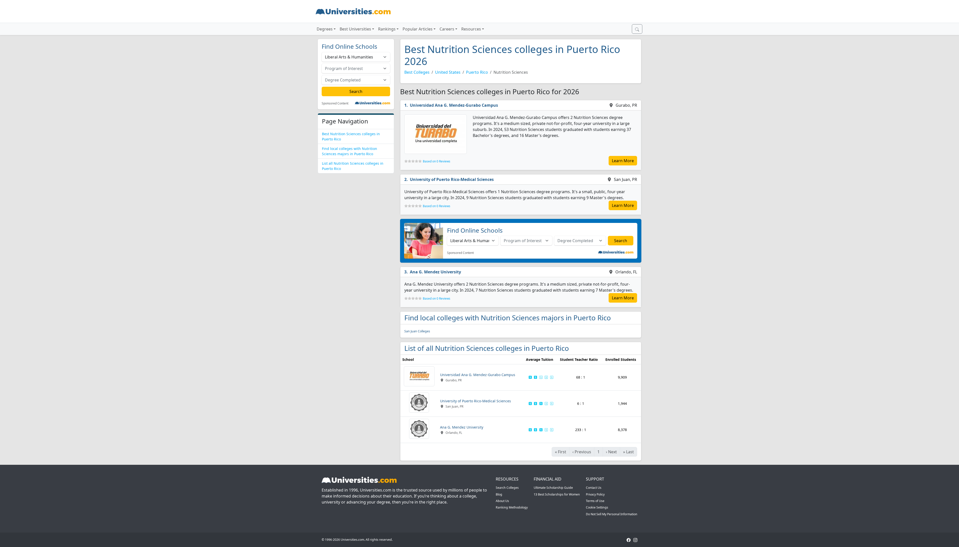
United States (448, 72)
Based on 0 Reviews (436, 161)
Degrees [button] (325, 29)
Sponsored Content (335, 103)
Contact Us (593, 488)
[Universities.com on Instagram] (635, 540)
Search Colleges (507, 488)
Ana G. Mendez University (435, 272)
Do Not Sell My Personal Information (611, 514)
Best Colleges (417, 72)
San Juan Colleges (417, 331)
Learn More (623, 160)
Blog (499, 494)
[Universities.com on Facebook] (629, 540)
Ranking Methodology (512, 507)
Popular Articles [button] (418, 29)
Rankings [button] (387, 29)
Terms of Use (595, 501)
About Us (502, 501)
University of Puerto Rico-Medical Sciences (452, 179)
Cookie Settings (597, 507)
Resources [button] (471, 29)
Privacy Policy (595, 494)
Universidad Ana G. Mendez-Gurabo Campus (454, 105)
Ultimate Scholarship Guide (553, 488)
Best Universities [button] (355, 29)
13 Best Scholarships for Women (557, 494)
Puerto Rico (477, 72)
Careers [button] (447, 29)
